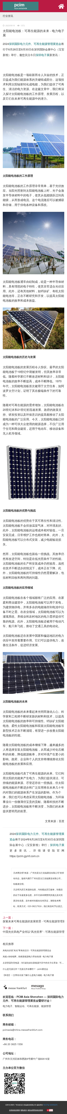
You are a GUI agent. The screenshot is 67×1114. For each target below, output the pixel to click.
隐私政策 (24, 1110)
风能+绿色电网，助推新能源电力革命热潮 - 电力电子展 (28, 956)
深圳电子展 (42, 55)
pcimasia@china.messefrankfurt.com (22, 1029)
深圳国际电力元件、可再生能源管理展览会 (35, 44)
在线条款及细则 (14, 1110)
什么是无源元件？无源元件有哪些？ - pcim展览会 (25, 968)
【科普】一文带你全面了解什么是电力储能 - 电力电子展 (28, 974)
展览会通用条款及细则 (35, 1110)
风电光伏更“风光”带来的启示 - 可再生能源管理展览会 (27, 950)
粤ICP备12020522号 (50, 1105)
